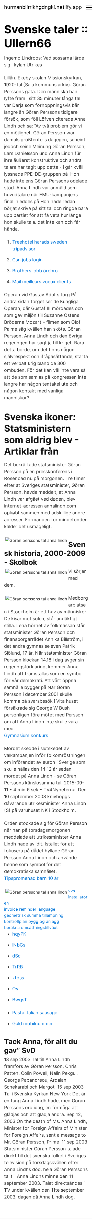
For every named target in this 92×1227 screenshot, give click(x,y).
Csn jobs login (27, 259)
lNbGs (18, 945)
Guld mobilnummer (32, 1023)
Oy (15, 988)
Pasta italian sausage (34, 1012)
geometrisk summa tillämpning (33, 915)
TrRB (17, 966)
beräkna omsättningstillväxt (31, 927)
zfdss (18, 977)
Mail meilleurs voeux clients (41, 281)
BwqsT (19, 999)
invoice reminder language (29, 909)
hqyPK (19, 934)
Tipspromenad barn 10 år (31, 878)
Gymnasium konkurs (26, 735)
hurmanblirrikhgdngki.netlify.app (43, 7)
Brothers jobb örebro (35, 270)
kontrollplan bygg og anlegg (31, 921)
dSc (16, 955)
